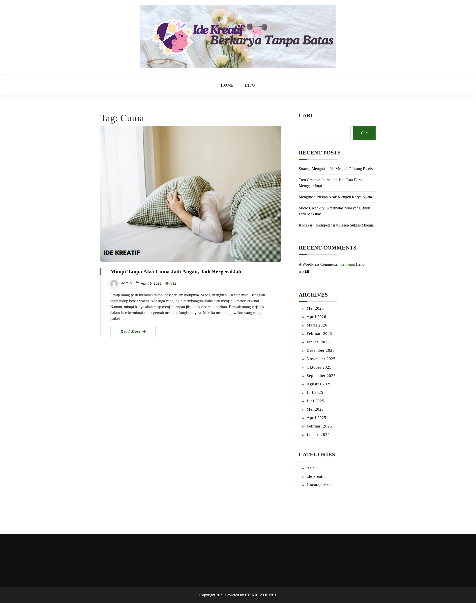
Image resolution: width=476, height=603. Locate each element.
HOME (227, 85)
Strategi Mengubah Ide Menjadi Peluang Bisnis (336, 169)
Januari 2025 (318, 434)
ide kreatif (316, 476)
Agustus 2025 (319, 384)
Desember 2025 (321, 350)
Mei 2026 (315, 308)
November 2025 (321, 359)
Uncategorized (320, 485)
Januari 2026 (318, 342)
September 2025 (321, 376)
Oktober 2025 (319, 367)
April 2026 (316, 317)
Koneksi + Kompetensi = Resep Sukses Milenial (337, 225)
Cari (306, 115)
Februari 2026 (319, 333)
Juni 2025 (315, 401)
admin (126, 283)
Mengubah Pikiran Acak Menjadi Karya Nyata (335, 197)
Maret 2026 (317, 325)
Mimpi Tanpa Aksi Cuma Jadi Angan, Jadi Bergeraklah (175, 271)
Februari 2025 (319, 426)
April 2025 (316, 418)
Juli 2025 (315, 392)
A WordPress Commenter (319, 264)
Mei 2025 (315, 409)
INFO (250, 85)
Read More (131, 331)
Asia (311, 468)
